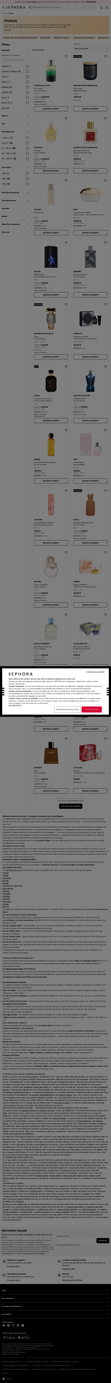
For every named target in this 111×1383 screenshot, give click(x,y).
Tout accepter (91, 709)
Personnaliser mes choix (67, 709)
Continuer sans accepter (95, 672)
